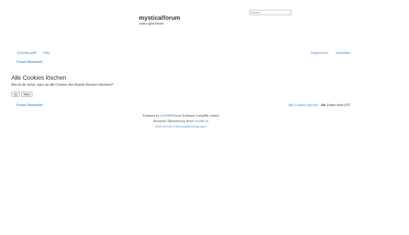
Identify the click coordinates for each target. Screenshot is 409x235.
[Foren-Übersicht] (74, 27)
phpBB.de (202, 121)
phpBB (165, 115)
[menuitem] (44, 52)
